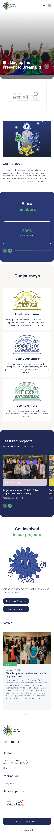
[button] (24, 714)
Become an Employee (16, 601)
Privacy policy (9, 784)
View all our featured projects (16, 446)
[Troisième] (27, 830)
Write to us (8, 768)
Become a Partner (16, 609)
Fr (44, 5)
